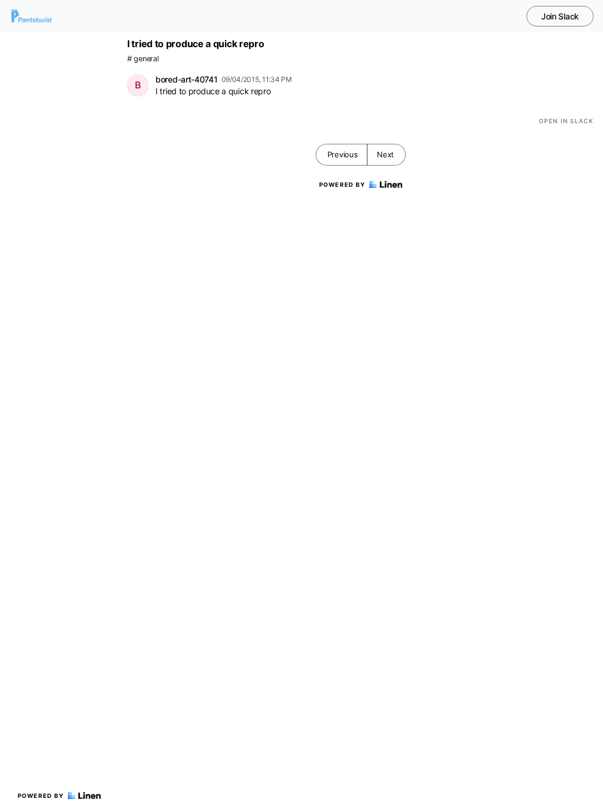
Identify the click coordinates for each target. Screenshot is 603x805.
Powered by (41, 795)
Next (385, 154)
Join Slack (560, 16)
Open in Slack (566, 120)
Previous (342, 154)
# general (142, 58)
